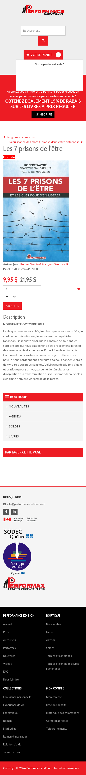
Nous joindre (11, 679)
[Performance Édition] (43, 10)
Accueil (7, 624)
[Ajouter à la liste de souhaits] (79, 289)
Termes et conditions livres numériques (62, 666)
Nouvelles (9, 655)
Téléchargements (56, 728)
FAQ (6, 671)
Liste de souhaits (56, 705)
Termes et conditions (59, 655)
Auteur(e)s (9, 640)
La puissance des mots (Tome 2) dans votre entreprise (45, 142)
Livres (13, 436)
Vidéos (7, 663)
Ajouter (12, 306)
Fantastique (10, 712)
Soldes (14, 426)
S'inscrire (44, 114)
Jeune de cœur (12, 752)
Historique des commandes (62, 712)
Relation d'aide (12, 744)
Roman (7, 720)
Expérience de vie (13, 705)
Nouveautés (18, 406)
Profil (6, 632)
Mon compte (54, 697)
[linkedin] (15, 512)
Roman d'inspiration (15, 736)
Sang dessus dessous (20, 137)
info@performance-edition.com (26, 504)
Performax (9, 648)
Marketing (9, 728)
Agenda (14, 416)
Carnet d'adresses (57, 720)
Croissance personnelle (17, 697)
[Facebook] (7, 512)
